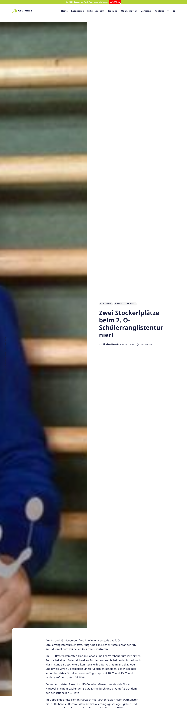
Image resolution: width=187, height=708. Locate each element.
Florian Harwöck (112, 344)
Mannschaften (129, 10)
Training (113, 10)
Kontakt (159, 10)
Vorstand (146, 10)
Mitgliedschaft (95, 10)
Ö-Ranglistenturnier (125, 304)
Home (64, 10)
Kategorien (77, 10)
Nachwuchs (105, 304)
